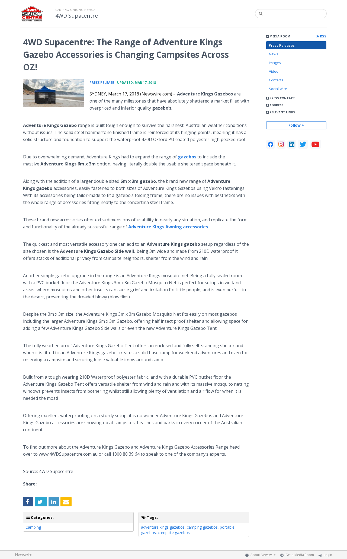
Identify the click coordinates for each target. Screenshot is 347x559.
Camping (33, 527)
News (273, 54)
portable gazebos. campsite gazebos (187, 530)
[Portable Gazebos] (53, 93)
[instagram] (281, 144)
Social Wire (278, 88)
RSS (322, 36)
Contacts (276, 80)
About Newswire (263, 554)
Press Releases (282, 45)
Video (273, 71)
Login (328, 554)
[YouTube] (315, 144)
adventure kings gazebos (163, 527)
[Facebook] (270, 144)
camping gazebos (202, 527)
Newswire (23, 554)
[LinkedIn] (291, 144)
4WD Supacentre (76, 15)
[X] (303, 144)
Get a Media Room (299, 554)
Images (275, 62)
